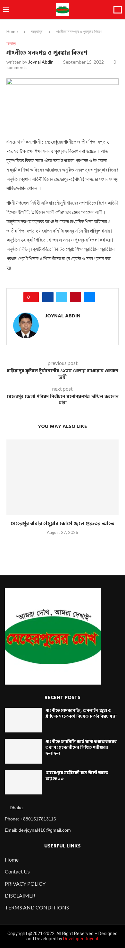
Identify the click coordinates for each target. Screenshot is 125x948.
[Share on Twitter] (61, 297)
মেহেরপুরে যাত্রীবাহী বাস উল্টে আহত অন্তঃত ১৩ (77, 775)
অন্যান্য (37, 31)
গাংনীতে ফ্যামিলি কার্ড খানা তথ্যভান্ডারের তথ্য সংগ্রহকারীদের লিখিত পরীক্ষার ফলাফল (81, 747)
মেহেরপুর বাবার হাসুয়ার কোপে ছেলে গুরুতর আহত (62, 523)
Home (12, 31)
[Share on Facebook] (48, 297)
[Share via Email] (89, 297)
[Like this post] (33, 297)
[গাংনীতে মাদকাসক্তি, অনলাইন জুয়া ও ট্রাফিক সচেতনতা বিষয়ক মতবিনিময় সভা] (23, 720)
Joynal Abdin (41, 62)
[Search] (117, 9)
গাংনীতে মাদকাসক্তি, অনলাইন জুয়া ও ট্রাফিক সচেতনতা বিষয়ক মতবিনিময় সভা (81, 713)
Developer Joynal (80, 938)
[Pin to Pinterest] (75, 297)
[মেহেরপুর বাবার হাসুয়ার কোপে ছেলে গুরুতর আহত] (62, 476)
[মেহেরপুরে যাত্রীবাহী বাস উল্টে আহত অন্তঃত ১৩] (23, 782)
